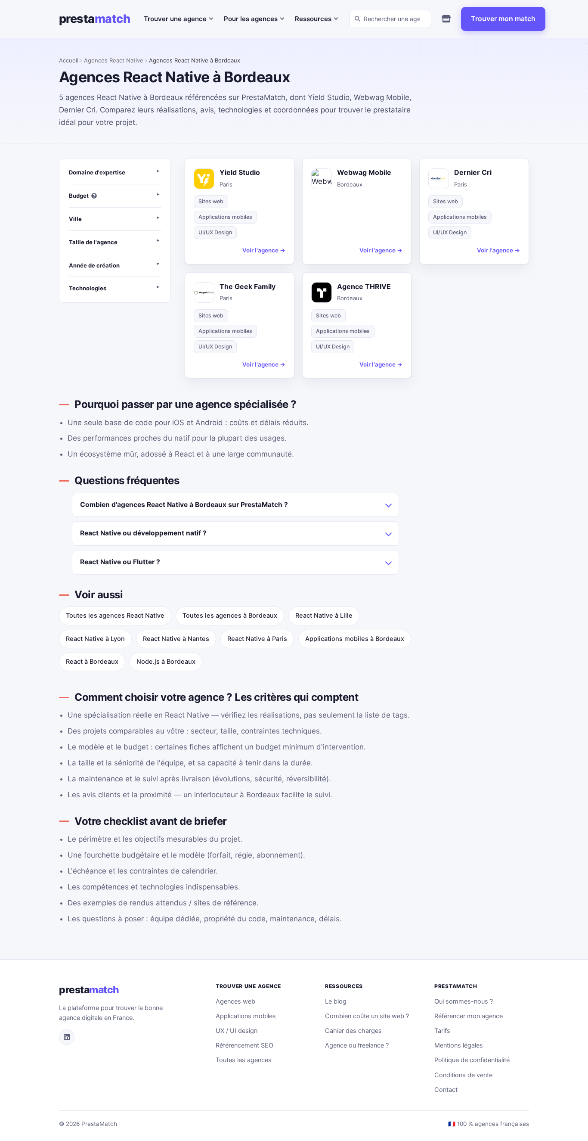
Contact (446, 1090)
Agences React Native (113, 60)
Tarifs (442, 1031)
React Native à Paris (257, 639)
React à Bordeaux (92, 661)
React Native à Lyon (95, 639)
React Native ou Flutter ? (120, 562)
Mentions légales (458, 1045)
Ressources (313, 19)
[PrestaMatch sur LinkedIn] (66, 1037)
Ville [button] (75, 218)
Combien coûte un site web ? (367, 1016)
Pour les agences (251, 19)
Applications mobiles (246, 1016)
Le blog (336, 1001)
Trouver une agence (175, 19)
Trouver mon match (503, 18)
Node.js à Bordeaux (165, 661)
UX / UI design (236, 1031)
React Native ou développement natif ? (143, 533)
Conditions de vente (463, 1075)
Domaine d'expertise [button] (97, 172)
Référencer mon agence (468, 1016)
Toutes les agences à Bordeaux (230, 615)
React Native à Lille (324, 615)
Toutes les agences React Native (115, 615)
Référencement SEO (244, 1045)
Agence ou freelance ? (357, 1045)
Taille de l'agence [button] (93, 242)
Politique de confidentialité (472, 1060)
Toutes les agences (244, 1060)
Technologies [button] (87, 288)
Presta (94, 19)
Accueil (68, 60)
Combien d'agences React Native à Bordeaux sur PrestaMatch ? (184, 505)
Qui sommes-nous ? (463, 1001)
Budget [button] (79, 195)
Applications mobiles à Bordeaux (354, 639)
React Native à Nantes (176, 639)
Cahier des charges (353, 1031)
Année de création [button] (94, 265)
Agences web (235, 1001)
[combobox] (390, 19)
